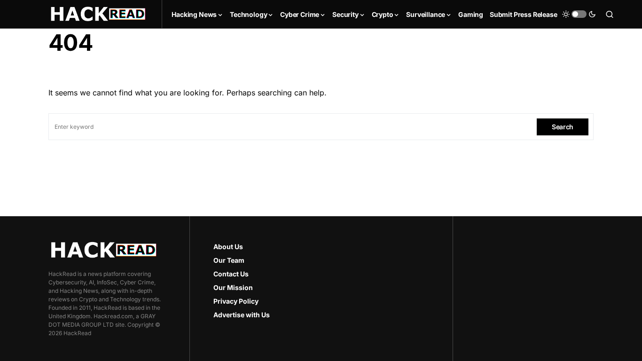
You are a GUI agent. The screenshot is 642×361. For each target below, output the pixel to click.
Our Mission (233, 287)
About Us (228, 247)
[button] (579, 14)
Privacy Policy (235, 301)
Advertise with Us (241, 315)
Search (562, 127)
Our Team (228, 260)
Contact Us (231, 274)
